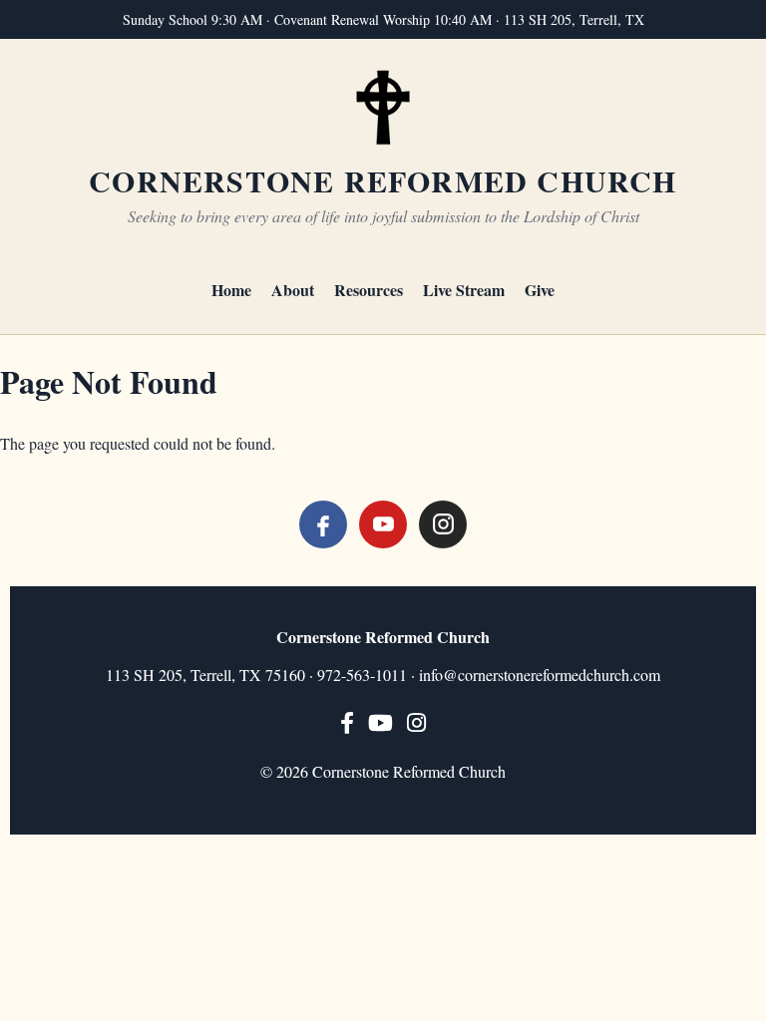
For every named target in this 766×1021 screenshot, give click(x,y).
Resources (368, 289)
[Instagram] (443, 524)
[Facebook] (323, 524)
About (292, 289)
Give (540, 289)
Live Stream (464, 289)
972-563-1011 (362, 674)
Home (231, 289)
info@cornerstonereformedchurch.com (539, 674)
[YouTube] (383, 524)
